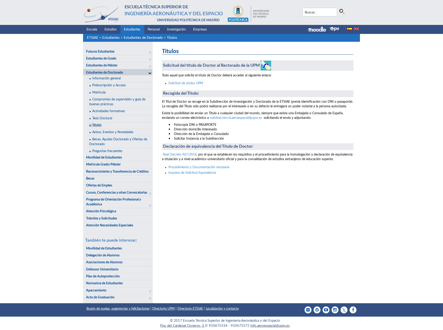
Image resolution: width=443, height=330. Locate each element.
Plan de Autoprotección (103, 276)
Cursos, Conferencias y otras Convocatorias (116, 192)
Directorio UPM (163, 308)
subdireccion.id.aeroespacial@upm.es (236, 118)
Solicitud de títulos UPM (185, 83)
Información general (106, 78)
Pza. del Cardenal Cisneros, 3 (182, 325)
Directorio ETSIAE (190, 308)
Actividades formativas (108, 111)
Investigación (176, 29)
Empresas (200, 29)
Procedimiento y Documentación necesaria (198, 167)
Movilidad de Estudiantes (104, 157)
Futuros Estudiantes (100, 51)
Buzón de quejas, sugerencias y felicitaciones (118, 308)
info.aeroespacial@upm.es (270, 325)
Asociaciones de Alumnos (104, 262)
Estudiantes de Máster (101, 65)
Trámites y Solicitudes (101, 218)
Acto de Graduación (100, 297)
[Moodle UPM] (319, 29)
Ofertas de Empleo (99, 185)
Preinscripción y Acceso (109, 85)
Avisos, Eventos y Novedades (112, 132)
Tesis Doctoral (102, 118)
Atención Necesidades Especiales (109, 225)
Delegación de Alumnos (103, 255)
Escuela (92, 29)
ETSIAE (92, 37)
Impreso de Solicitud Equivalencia (192, 172)
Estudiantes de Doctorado (143, 37)
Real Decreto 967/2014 (180, 154)
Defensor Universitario (102, 269)
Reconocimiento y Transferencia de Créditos (117, 171)
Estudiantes (132, 29)
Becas (90, 178)
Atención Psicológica (101, 211)
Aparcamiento (96, 290)
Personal (154, 29)
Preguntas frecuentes (107, 151)
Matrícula (99, 92)
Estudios (111, 29)
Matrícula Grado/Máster (103, 164)
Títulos (172, 37)
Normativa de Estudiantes (104, 283)
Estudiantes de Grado (101, 58)
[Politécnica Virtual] (334, 29)
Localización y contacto (222, 308)
